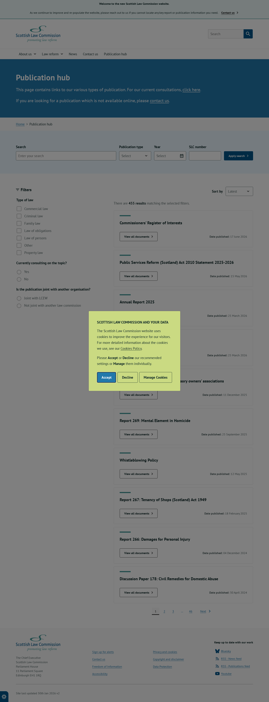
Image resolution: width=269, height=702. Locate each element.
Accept (107, 377)
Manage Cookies (155, 377)
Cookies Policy (131, 348)
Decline (127, 377)
